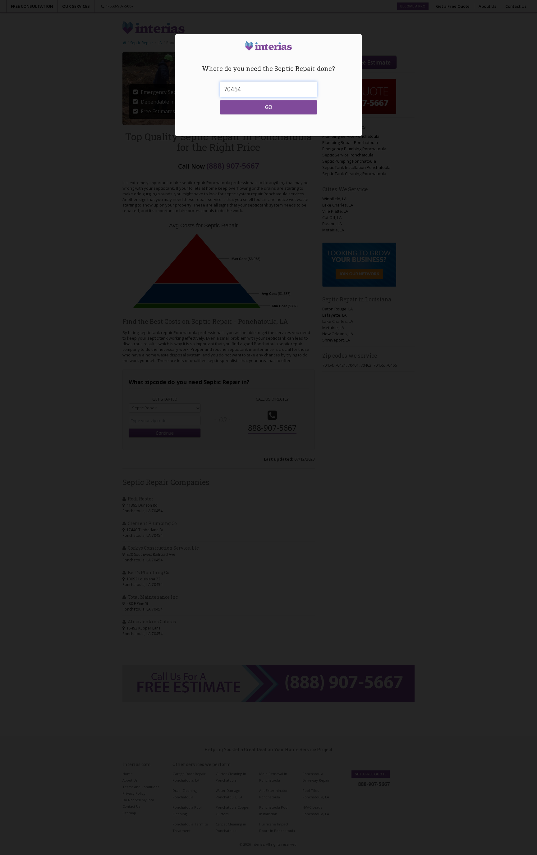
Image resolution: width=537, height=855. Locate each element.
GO (268, 107)
